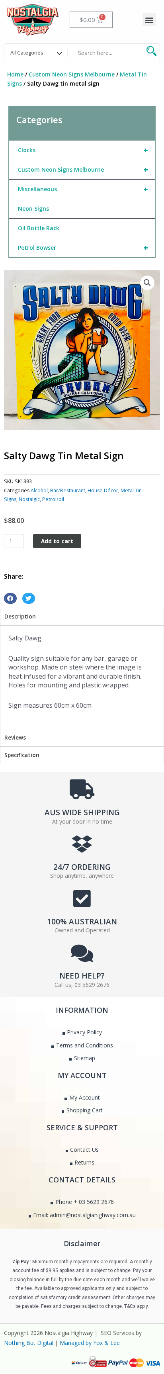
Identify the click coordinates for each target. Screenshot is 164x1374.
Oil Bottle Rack (38, 228)
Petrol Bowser (83, 247)
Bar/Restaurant (67, 490)
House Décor (103, 490)
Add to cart (57, 541)
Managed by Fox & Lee (90, 1343)
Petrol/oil (53, 499)
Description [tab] (20, 616)
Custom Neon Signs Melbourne (72, 74)
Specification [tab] (21, 755)
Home (15, 74)
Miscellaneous (83, 189)
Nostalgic (29, 499)
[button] (149, 19)
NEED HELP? (82, 976)
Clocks (83, 150)
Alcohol (39, 490)
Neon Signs (33, 208)
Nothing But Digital (28, 1343)
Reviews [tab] (15, 737)
